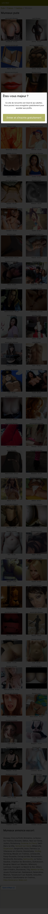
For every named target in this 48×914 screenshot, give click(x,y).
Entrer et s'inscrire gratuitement (24, 117)
